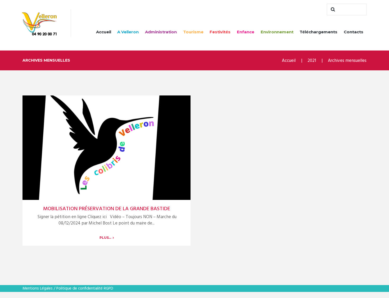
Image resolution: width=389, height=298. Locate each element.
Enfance (245, 31)
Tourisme (193, 31)
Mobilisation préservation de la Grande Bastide (106, 209)
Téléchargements (318, 31)
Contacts (353, 31)
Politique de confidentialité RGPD (84, 288)
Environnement (277, 31)
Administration (161, 31)
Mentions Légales (37, 288)
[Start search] (332, 9)
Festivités (220, 31)
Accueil (103, 31)
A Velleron (128, 31)
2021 (311, 61)
